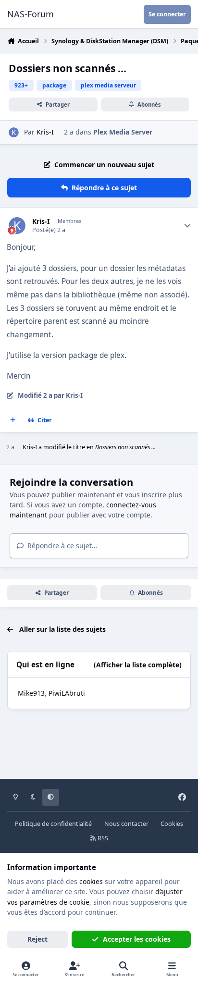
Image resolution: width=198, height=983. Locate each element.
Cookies (172, 824)
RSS (102, 838)
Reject (37, 939)
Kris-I (45, 131)
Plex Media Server (122, 131)
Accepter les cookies (137, 939)
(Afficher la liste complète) (138, 664)
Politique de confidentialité (53, 824)
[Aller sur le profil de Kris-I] (14, 132)
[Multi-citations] (13, 420)
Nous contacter (126, 824)
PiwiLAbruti (67, 693)
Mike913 (31, 693)
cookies (91, 881)
